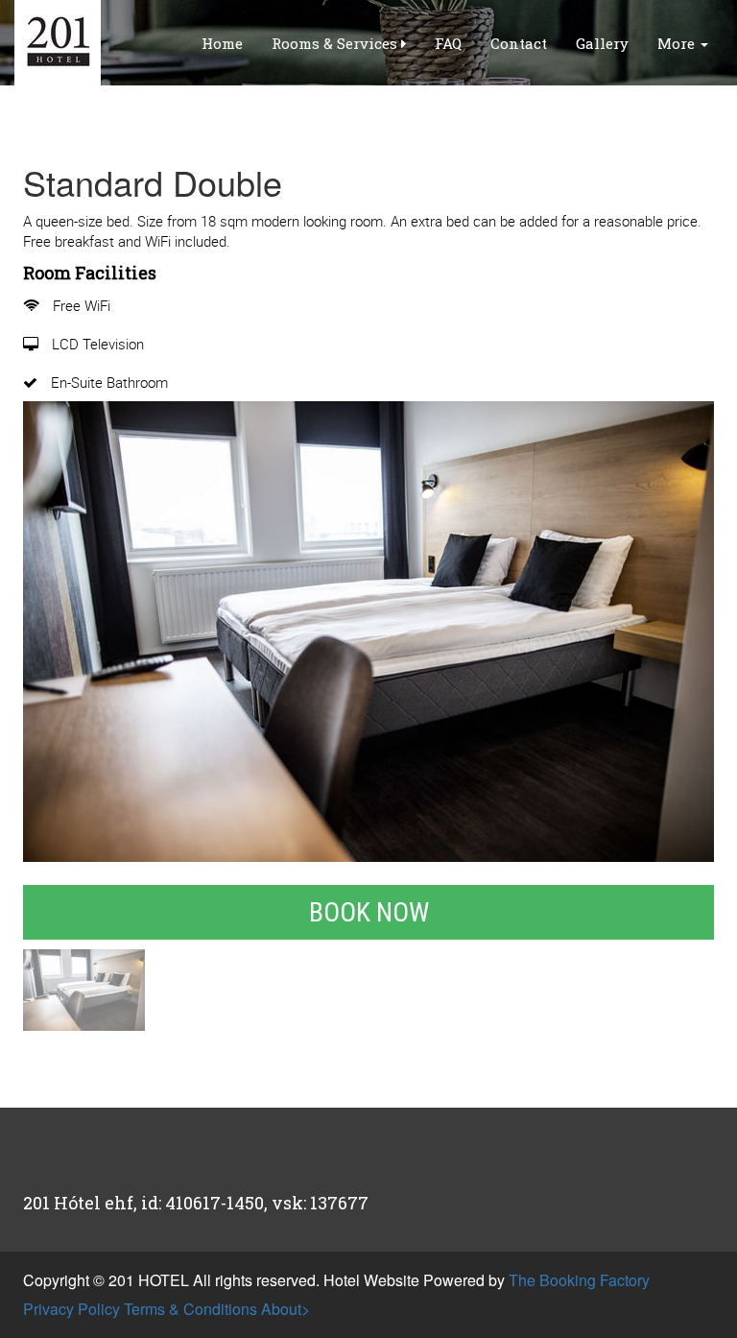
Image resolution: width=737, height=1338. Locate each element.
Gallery (602, 43)
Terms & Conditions (190, 1309)
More (678, 43)
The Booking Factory (579, 1280)
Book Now (369, 912)
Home (222, 43)
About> (285, 1309)
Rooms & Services (336, 43)
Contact (518, 43)
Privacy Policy (71, 1309)
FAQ (448, 43)
